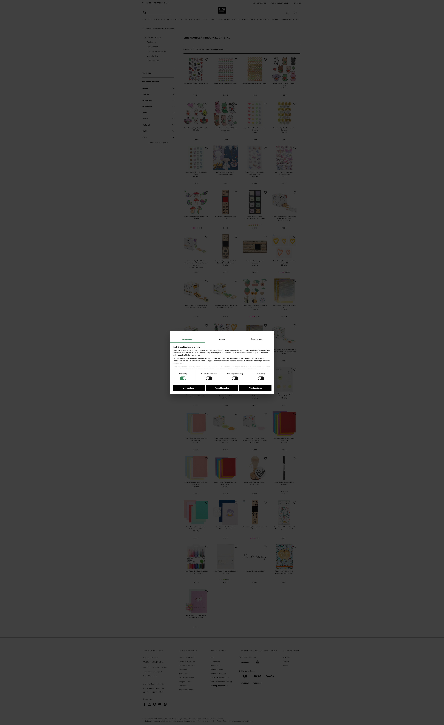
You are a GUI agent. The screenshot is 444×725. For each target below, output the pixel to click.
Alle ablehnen (188, 388)
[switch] (209, 378)
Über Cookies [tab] (256, 339)
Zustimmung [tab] (187, 339)
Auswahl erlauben (222, 388)
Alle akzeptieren (255, 388)
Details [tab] (222, 339)
